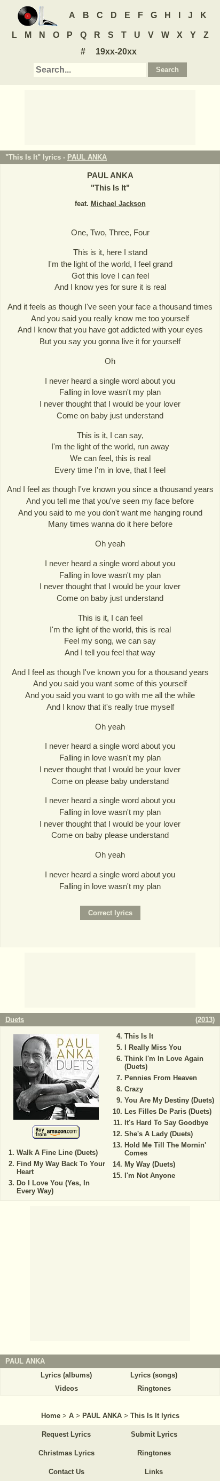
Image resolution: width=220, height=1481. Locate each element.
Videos (66, 1388)
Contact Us (66, 1472)
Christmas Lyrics (66, 1453)
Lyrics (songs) (153, 1375)
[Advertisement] (110, 117)
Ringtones (154, 1388)
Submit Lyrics (154, 1434)
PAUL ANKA (87, 157)
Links (154, 1472)
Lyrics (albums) (66, 1375)
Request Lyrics (66, 1434)
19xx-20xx (116, 51)
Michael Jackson (118, 204)
